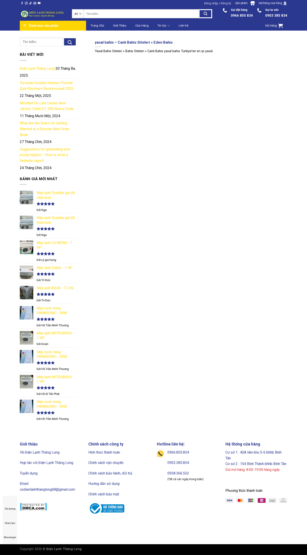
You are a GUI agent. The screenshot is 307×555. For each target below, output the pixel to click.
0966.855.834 (178, 452)
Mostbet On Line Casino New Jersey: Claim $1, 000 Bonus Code (47, 106)
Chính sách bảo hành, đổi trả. (110, 473)
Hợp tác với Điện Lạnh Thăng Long (46, 463)
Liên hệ (183, 25)
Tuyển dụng (29, 473)
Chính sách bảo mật (103, 494)
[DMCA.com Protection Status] (33, 506)
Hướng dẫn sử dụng (104, 483)
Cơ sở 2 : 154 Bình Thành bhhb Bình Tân (255, 464)
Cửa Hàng (142, 25)
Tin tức (162, 25)
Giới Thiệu (119, 25)
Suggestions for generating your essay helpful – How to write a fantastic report (45, 155)
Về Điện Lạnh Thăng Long (40, 452)
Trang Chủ (97, 25)
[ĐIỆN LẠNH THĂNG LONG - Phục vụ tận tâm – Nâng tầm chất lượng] (42, 14)
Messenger (10, 537)
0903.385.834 (178, 463)
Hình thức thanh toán (104, 452)
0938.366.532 (178, 473)
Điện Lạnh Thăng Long (37, 68)
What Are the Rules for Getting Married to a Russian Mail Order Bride (44, 129)
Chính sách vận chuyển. (106, 463)
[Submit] (70, 41)
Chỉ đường (10, 509)
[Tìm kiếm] (205, 13)
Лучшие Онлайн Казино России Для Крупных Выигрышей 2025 (46, 86)
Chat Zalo (10, 523)
